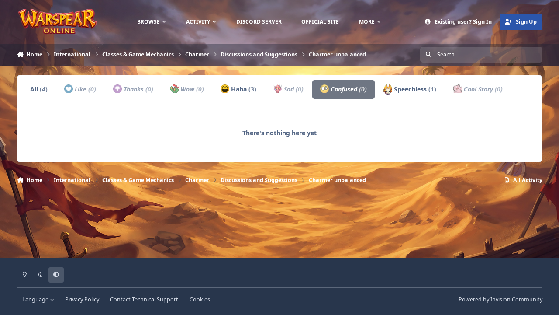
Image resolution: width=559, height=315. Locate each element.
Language (36, 299)
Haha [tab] (242, 89)
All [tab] (39, 89)
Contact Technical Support (144, 299)
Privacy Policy (82, 299)
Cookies (200, 299)
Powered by (500, 299)
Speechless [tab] (414, 89)
